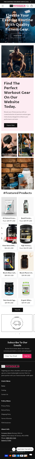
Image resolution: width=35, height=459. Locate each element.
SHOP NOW (18, 35)
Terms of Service (6, 418)
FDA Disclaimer (6, 422)
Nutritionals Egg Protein (9, 300)
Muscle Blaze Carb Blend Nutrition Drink (9, 273)
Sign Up (27, 356)
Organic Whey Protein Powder (26, 300)
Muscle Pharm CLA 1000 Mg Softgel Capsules (26, 273)
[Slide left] (16, 334)
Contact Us (4, 394)
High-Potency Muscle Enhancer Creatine (26, 245)
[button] (3, 6)
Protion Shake (7, 187)
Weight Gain (23, 154)
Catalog (3, 390)
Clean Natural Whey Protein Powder (9, 245)
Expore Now (11, 125)
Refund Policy (5, 410)
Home (3, 386)
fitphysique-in (20, 452)
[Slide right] (19, 334)
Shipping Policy (6, 414)
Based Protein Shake (26, 218)
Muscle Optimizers (9, 154)
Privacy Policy (5, 406)
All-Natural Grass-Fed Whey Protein (9, 218)
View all (17, 310)
